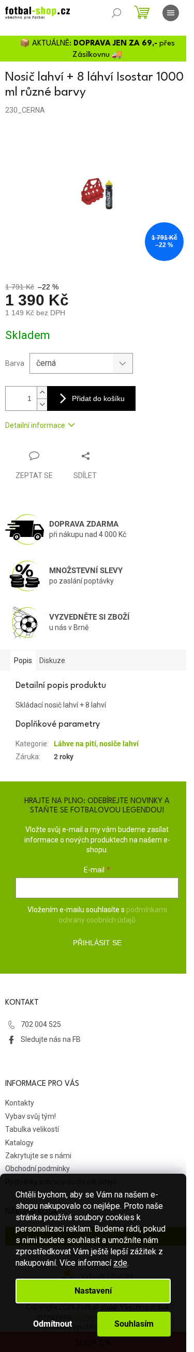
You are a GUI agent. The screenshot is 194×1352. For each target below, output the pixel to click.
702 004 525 (41, 1024)
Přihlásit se (97, 943)
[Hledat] (116, 13)
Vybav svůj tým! (30, 1116)
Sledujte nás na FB (51, 1039)
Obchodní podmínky (37, 1168)
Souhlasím (134, 1324)
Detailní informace (35, 425)
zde (120, 1263)
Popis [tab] (23, 660)
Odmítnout (52, 1324)
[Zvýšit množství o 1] (42, 392)
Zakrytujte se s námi (38, 1155)
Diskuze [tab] (52, 660)
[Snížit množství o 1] (42, 404)
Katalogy (19, 1143)
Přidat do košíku (98, 398)
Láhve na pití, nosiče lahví (96, 744)
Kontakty (19, 1103)
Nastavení (93, 1291)
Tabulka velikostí (32, 1129)
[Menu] (170, 13)
